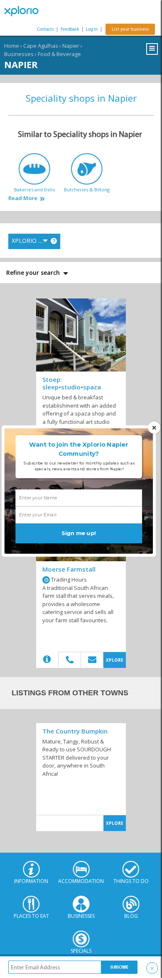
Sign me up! (78, 533)
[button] (78, 449)
